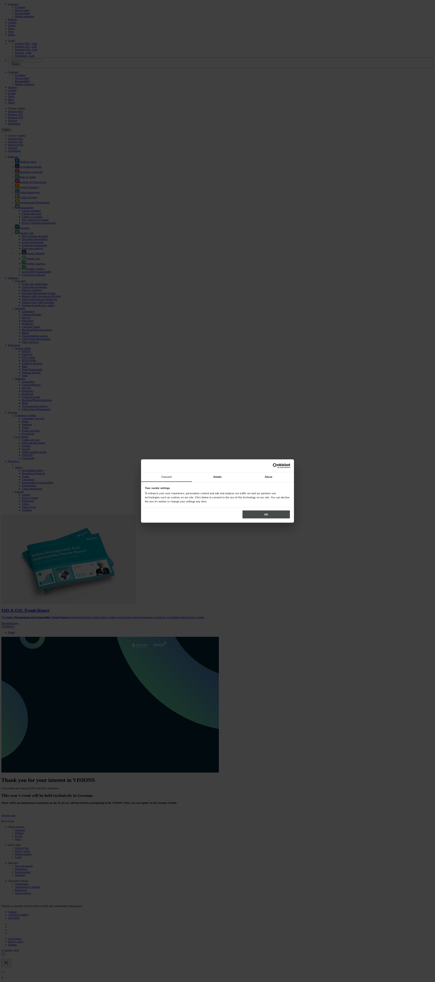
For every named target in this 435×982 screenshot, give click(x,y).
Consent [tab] (166, 476)
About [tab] (268, 476)
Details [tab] (217, 476)
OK (266, 514)
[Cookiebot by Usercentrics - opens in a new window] (275, 465)
